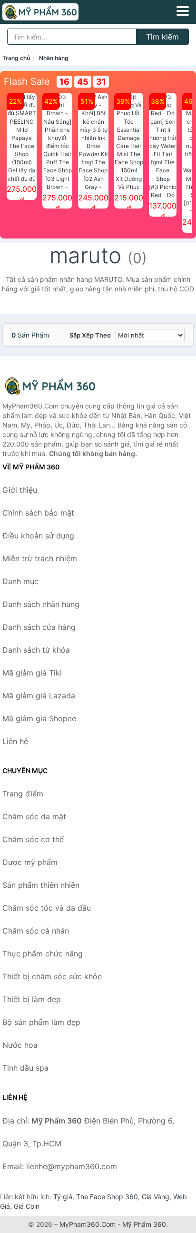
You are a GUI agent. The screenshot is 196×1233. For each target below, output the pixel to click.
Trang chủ (16, 57)
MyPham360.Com (87, 1224)
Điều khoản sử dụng (38, 535)
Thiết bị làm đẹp (31, 999)
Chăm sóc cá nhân (35, 930)
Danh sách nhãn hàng (40, 604)
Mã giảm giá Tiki (32, 672)
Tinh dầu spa (25, 1068)
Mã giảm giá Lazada (38, 695)
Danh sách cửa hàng (39, 627)
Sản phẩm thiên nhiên (40, 885)
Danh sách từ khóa (36, 650)
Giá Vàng (155, 1197)
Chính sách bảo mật (38, 512)
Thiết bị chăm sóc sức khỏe (52, 976)
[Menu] (182, 11)
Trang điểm (22, 793)
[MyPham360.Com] (55, 11)
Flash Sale (27, 81)
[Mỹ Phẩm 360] (50, 386)
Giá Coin (26, 1206)
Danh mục (20, 581)
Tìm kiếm (162, 36)
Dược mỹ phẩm (30, 862)
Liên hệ (15, 741)
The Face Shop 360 (107, 1197)
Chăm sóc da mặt (34, 816)
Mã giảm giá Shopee (39, 718)
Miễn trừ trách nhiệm (39, 558)
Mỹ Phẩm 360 (144, 1224)
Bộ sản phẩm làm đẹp (41, 1022)
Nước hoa (20, 1045)
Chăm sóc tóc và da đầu (46, 908)
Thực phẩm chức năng (42, 953)
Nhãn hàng (54, 57)
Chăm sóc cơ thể (33, 839)
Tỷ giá (62, 1197)
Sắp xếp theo (90, 335)
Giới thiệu (19, 490)
